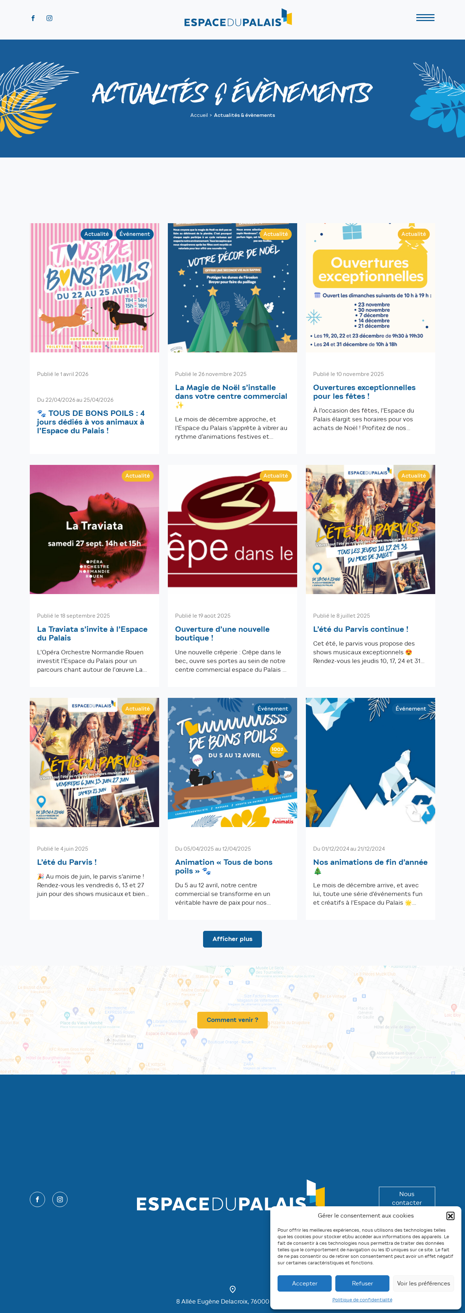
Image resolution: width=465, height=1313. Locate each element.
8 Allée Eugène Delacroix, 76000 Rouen (232, 1301)
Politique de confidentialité (362, 1299)
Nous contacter (407, 1198)
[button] (450, 1215)
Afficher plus (232, 939)
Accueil (199, 115)
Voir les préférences (423, 1283)
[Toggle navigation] (425, 18)
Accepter (305, 1283)
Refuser (362, 1283)
